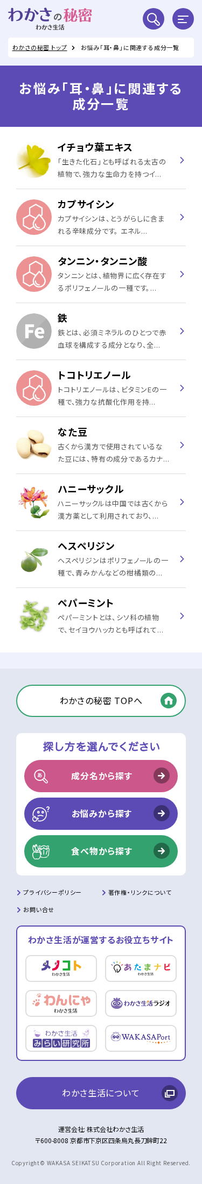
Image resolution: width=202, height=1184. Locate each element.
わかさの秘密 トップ (39, 47)
